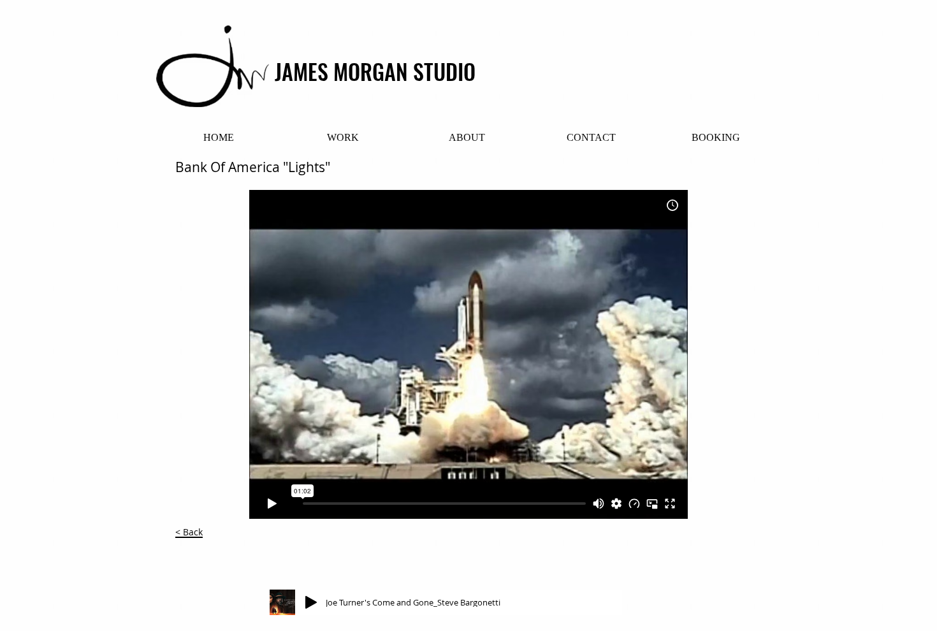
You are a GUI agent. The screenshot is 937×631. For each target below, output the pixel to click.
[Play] (311, 602)
